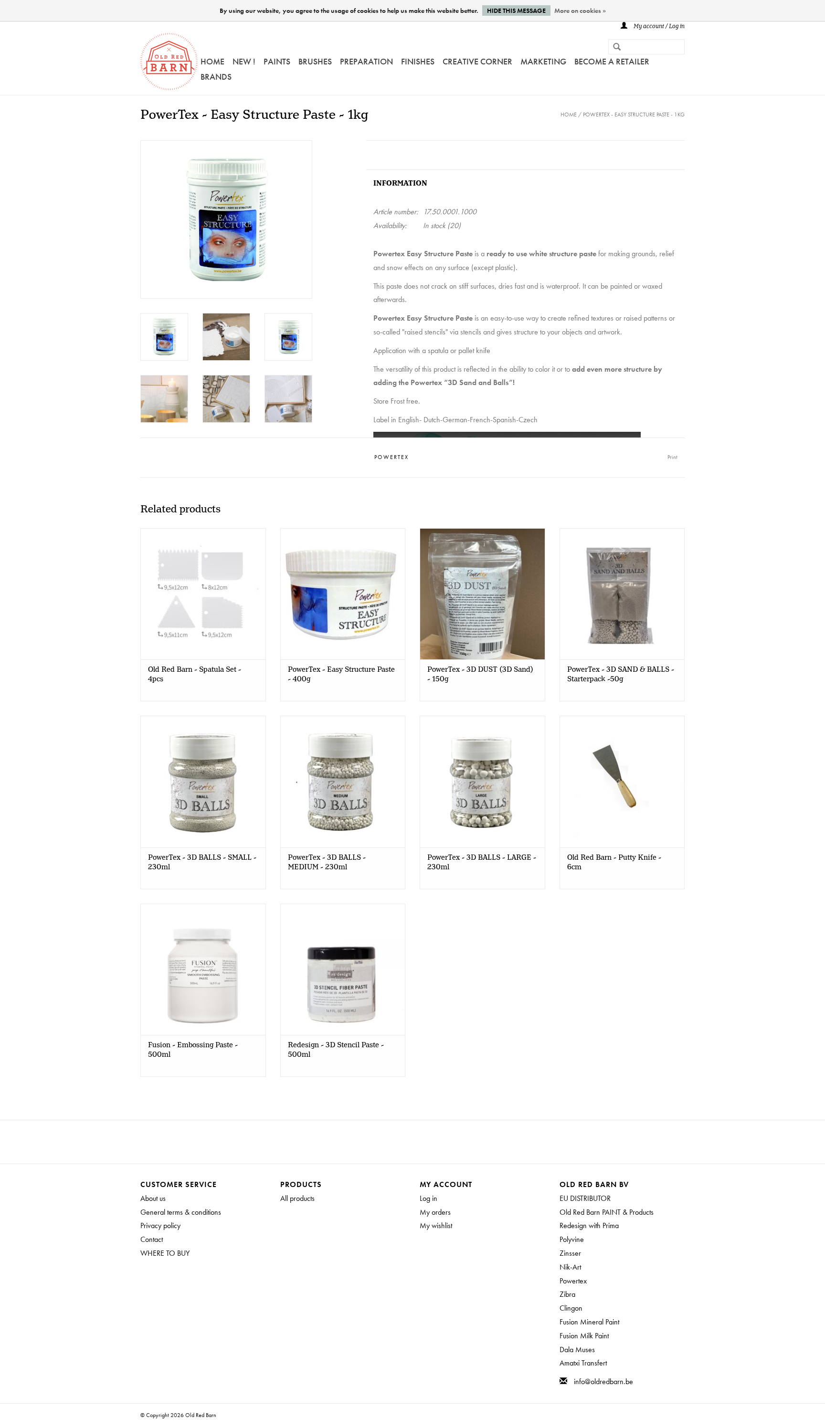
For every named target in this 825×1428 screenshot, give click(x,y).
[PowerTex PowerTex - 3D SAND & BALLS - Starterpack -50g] (622, 593)
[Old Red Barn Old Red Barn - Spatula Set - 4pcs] (203, 593)
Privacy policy (160, 1225)
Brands (216, 76)
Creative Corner (477, 61)
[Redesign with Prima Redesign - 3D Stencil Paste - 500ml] (343, 969)
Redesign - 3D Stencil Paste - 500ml (336, 1050)
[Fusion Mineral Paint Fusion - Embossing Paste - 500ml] (203, 969)
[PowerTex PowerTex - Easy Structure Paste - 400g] (343, 593)
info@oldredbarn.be (603, 1381)
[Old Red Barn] (169, 61)
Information (400, 183)
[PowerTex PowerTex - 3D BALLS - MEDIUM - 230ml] (343, 781)
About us (153, 1198)
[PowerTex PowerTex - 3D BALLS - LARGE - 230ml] (482, 781)
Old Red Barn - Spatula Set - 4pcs (194, 674)
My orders (435, 1212)
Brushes (315, 61)
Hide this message (516, 10)
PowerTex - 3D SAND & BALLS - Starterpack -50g (620, 674)
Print (672, 457)
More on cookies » (580, 10)
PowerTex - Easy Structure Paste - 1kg (634, 114)
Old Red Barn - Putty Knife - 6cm (614, 862)
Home (212, 61)
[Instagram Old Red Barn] (421, 1141)
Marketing (543, 61)
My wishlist (436, 1225)
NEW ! (244, 61)
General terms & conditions (180, 1212)
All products (297, 1198)
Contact (151, 1239)
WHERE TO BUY (165, 1253)
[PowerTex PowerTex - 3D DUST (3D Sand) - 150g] (482, 593)
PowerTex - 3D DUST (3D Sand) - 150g (480, 674)
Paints (277, 61)
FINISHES (417, 61)
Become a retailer (611, 61)
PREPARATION (366, 61)
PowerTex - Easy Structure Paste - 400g (341, 674)
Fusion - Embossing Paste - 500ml (193, 1050)
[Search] (613, 47)
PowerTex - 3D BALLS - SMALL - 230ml (202, 862)
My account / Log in (658, 26)
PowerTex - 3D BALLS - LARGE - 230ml (481, 862)
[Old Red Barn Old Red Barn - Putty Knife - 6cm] (622, 781)
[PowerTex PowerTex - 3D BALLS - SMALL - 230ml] (203, 781)
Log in (428, 1198)
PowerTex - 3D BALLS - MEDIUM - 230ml (327, 862)
